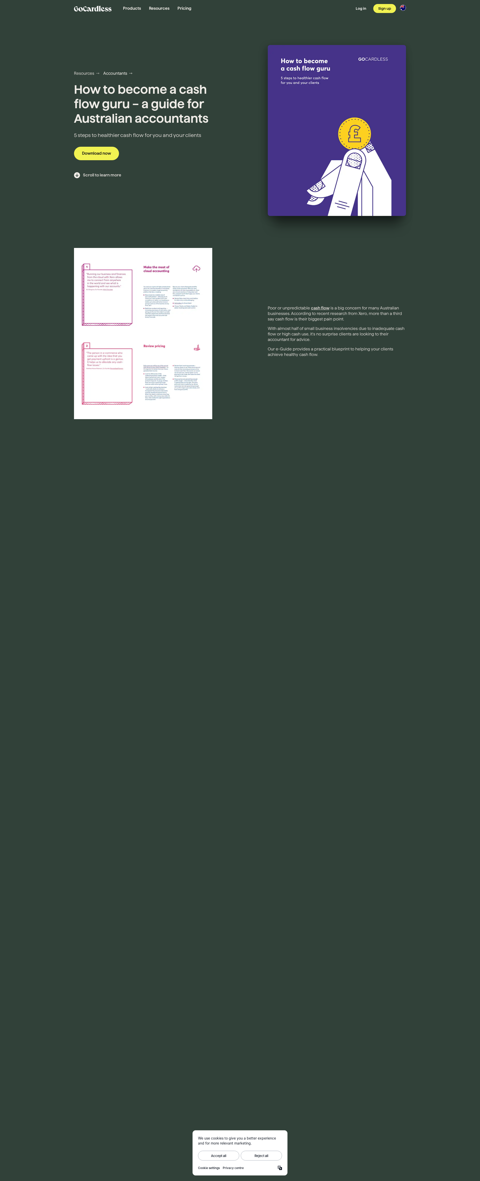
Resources (159, 8)
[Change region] (403, 8)
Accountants (115, 73)
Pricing (184, 8)
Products (132, 8)
